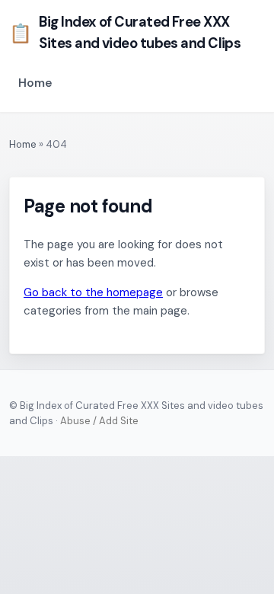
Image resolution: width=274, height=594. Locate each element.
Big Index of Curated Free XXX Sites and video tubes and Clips (125, 33)
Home (35, 83)
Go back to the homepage (93, 292)
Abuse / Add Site (99, 420)
